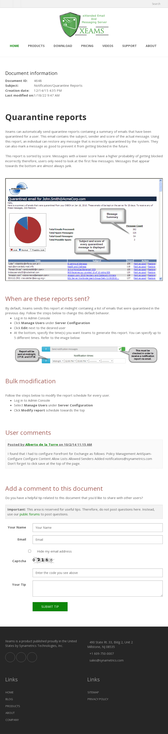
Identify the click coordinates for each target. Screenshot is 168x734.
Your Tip (19, 584)
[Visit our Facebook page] (17, 4)
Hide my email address (54, 551)
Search (156, 4)
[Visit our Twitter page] (21, 657)
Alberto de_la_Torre (41, 444)
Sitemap (93, 692)
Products (36, 46)
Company (12, 720)
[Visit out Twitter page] (9, 4)
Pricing (87, 46)
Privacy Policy (98, 699)
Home (14, 46)
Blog (9, 699)
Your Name (17, 527)
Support (129, 46)
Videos (107, 46)
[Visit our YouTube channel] (25, 4)
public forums (30, 514)
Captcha (19, 561)
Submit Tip (50, 606)
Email (22, 539)
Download (63, 46)
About (151, 46)
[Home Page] (84, 25)
